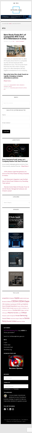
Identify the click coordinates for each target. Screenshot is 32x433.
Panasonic (4, 315)
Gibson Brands (24, 306)
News (18, 85)
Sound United (11, 321)
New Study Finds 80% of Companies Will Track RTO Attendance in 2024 (15, 37)
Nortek (15, 313)
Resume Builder (14, 87)
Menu (17, 3)
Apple (16, 298)
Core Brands (13, 304)
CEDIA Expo (23, 301)
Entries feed (7, 345)
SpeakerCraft (19, 321)
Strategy (6, 86)
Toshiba (23, 321)
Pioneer (17, 315)
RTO (4, 89)
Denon (4, 306)
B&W (28, 298)
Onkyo (24, 313)
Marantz (5, 312)
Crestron (25, 304)
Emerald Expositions (11, 306)
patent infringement (11, 315)
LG (3, 313)
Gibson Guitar (6, 308)
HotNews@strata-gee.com (17, 336)
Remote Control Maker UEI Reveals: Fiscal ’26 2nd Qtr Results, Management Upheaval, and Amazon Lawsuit (15, 189)
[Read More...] (25, 166)
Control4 (7, 304)
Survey (10, 86)
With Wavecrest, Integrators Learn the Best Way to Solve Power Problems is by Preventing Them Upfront (15, 181)
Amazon (11, 298)
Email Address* (6, 123)
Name (4, 115)
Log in (5, 342)
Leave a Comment (20, 41)
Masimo (10, 313)
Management (13, 85)
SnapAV (17, 318)
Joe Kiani (26, 310)
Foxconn (19, 306)
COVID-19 (19, 304)
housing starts (17, 310)
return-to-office (22, 87)
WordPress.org (8, 349)
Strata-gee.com (16, 10)
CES (3, 304)
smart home (12, 318)
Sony (4, 321)
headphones (16, 308)
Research (22, 85)
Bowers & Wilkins (6, 301)
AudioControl (23, 298)
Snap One (21, 318)
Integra (22, 310)
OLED (19, 312)
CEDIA (14, 301)
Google (11, 308)
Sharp (8, 318)
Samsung (23, 315)
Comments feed (8, 347)
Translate (16, 389)
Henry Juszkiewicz (23, 308)
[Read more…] (7, 81)
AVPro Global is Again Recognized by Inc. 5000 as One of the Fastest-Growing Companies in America (15, 173)
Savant (4, 318)
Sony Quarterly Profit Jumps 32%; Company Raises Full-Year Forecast (15, 160)
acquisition (5, 298)
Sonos (26, 318)
